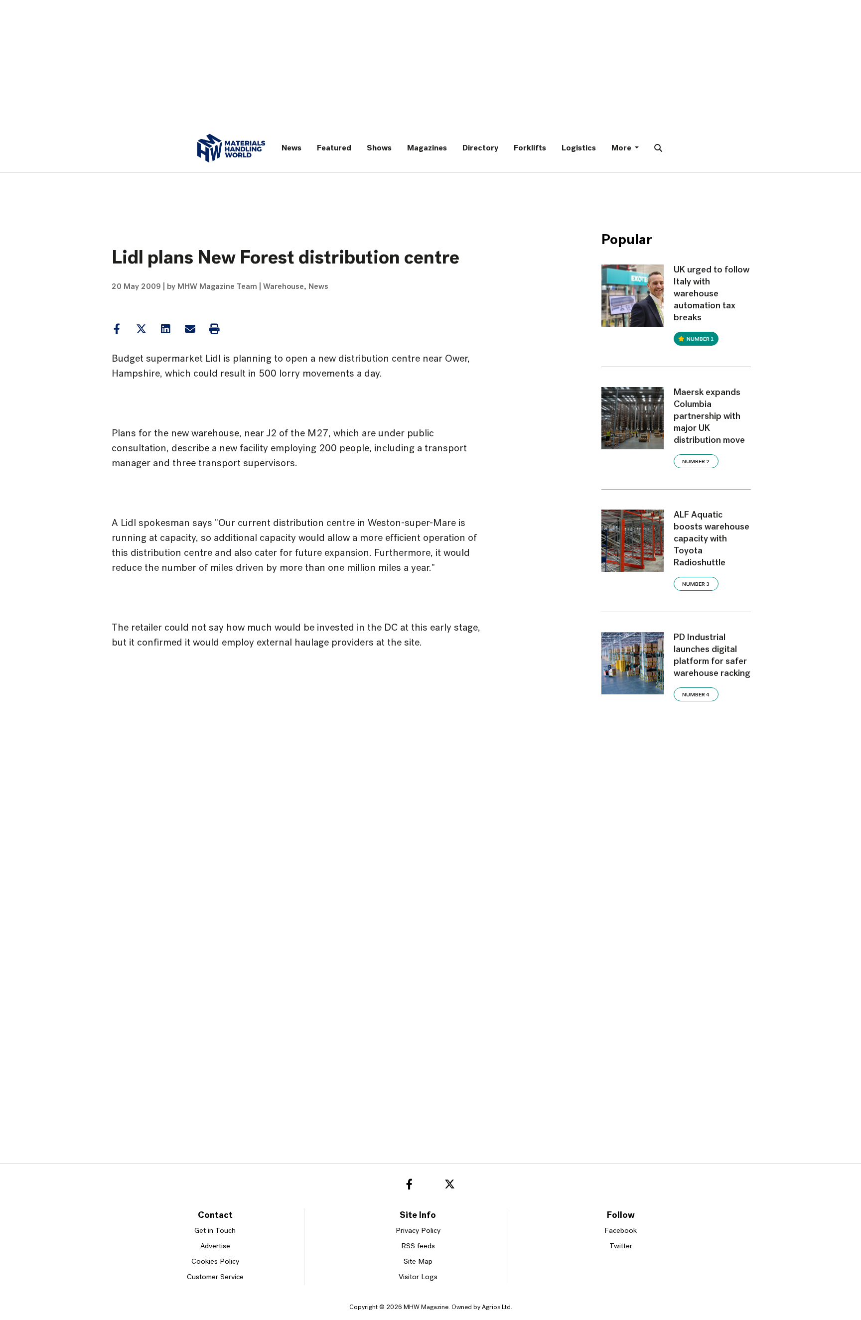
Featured (334, 148)
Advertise (215, 1246)
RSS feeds (418, 1246)
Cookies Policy (215, 1262)
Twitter (620, 1246)
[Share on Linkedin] (141, 329)
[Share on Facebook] (117, 329)
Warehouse (283, 287)
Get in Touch (215, 1231)
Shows (379, 148)
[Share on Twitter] (141, 329)
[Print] (214, 329)
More (622, 148)
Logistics (579, 148)
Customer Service (215, 1277)
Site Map (418, 1262)
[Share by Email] (190, 329)
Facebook (620, 1231)
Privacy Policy (418, 1231)
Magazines (427, 148)
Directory (480, 148)
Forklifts (530, 148)
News (291, 148)
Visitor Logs (418, 1277)
